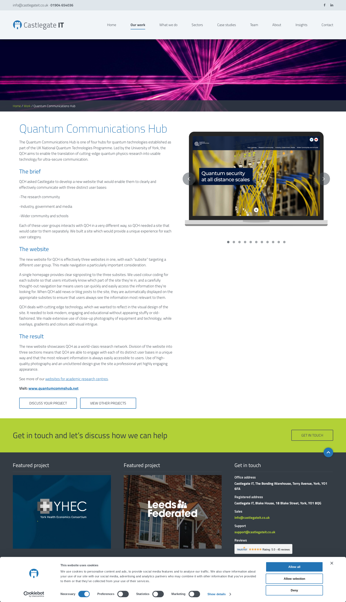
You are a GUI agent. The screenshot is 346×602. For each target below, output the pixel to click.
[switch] (123, 594)
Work (27, 105)
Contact (327, 24)
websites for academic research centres (76, 379)
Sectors (197, 24)
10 (279, 242)
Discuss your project (48, 403)
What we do (168, 24)
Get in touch (312, 435)
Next (323, 178)
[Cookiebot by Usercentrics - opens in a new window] (33, 594)
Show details (216, 594)
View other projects (108, 403)
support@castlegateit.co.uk (254, 532)
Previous (189, 178)
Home (111, 24)
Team (254, 24)
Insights (301, 24)
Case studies (226, 24)
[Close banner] (331, 563)
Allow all (294, 567)
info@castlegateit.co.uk (30, 5)
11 (284, 242)
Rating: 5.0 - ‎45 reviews (276, 549)
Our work (138, 24)
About (276, 24)
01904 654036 (61, 5)
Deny (294, 590)
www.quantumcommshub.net (53, 388)
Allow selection (294, 578)
